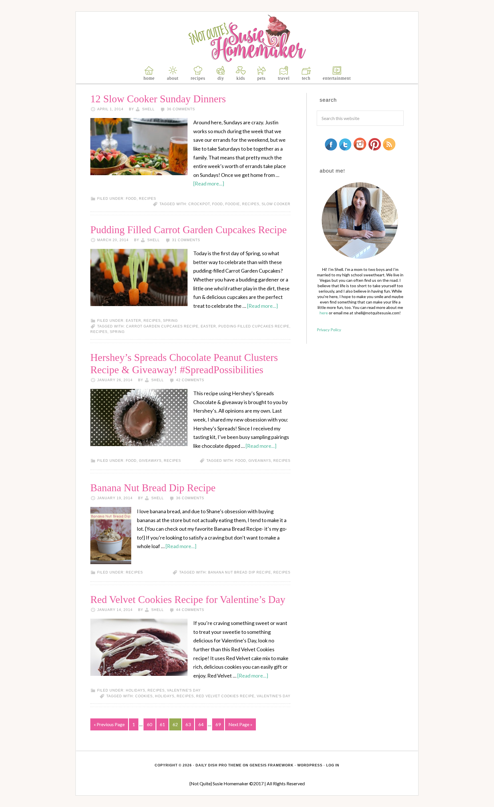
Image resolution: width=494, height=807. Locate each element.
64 (201, 724)
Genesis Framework (272, 765)
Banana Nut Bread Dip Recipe (153, 488)
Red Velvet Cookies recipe (225, 696)
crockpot (199, 204)
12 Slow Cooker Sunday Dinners (158, 99)
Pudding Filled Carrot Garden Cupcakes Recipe (188, 229)
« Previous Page (109, 724)
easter (133, 321)
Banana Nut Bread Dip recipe (239, 572)
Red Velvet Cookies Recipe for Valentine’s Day (187, 599)
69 (218, 724)
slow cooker (276, 204)
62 (175, 724)
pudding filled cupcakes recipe (253, 326)
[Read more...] (208, 183)
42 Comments (190, 380)
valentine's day (184, 690)
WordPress (309, 765)
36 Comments (181, 109)
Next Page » (240, 724)
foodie (232, 204)
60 (149, 724)
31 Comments (186, 240)
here (324, 312)
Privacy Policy (329, 329)
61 (162, 724)
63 (188, 724)
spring (170, 321)
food (131, 199)
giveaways (150, 461)
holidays (135, 690)
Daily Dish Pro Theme (219, 765)
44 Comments (190, 610)
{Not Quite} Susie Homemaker (247, 38)
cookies (144, 696)
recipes (147, 199)
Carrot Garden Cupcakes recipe (162, 326)
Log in (332, 765)
